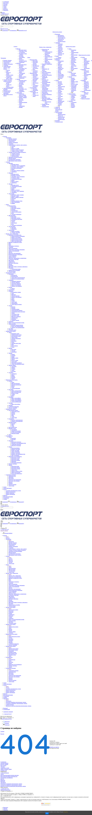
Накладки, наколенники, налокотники (17, 258)
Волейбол (11, 396)
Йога (10, 243)
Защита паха (14, 469)
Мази (12, 344)
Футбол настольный (16, 432)
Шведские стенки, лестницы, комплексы (18, 266)
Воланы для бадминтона (17, 421)
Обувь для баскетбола (16, 390)
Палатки (13, 306)
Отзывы (5, 499)
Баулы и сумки (14, 360)
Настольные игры (13, 427)
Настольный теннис (13, 410)
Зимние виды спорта (11, 331)
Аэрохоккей (14, 429)
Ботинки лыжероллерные (17, 325)
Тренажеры (9, 137)
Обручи (10, 252)
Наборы (13, 412)
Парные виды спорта (11, 409)
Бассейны (11, 328)
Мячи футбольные (15, 383)
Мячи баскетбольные (16, 392)
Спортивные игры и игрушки (18, 311)
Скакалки (11, 247)
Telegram (7, 723)
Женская (11, 163)
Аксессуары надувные (16, 304)
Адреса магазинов (7, 488)
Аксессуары (12, 193)
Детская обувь (12, 226)
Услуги (4, 489)
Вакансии (3, 780)
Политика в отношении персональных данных (11, 783)
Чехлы (12, 347)
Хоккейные (14, 351)
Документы (8, 701)
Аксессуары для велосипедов (18, 277)
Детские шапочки (15, 295)
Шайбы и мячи (14, 358)
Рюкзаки (13, 308)
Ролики (11, 287)
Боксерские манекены (16, 462)
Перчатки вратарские (16, 384)
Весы (10, 244)
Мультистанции (12, 158)
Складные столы (15, 315)
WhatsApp (7, 724)
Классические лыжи (16, 336)
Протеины (11, 477)
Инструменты (14, 345)
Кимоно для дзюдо (15, 449)
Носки (12, 199)
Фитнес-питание (12, 484)
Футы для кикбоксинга (16, 473)
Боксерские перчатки (16, 441)
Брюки (12, 169)
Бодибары (11, 265)
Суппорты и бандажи (14, 259)
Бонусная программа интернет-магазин (10, 775)
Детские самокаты (15, 282)
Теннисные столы (15, 411)
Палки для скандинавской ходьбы (16, 322)
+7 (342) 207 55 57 (5, 13)
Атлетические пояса (16, 269)
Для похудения (12, 271)
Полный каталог (4, 28)
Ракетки (13, 413)
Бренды (2, 779)
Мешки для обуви (15, 231)
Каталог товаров (4, 764)
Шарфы (13, 203)
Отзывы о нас (4, 770)
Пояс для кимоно (15, 455)
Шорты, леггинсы (15, 190)
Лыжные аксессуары (16, 343)
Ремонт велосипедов (10, 491)
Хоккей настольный (16, 431)
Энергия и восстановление (15, 479)
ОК (47, 813)
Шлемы (13, 376)
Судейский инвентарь (14, 406)
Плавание (11, 291)
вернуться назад (55, 748)
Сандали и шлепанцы (16, 214)
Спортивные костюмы (16, 179)
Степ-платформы (13, 255)
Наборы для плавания (16, 297)
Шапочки (13, 294)
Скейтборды (11, 289)
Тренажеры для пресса (14, 246)
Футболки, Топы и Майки (17, 166)
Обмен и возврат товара (6, 769)
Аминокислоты (12, 476)
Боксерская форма (15, 448)
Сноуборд (11, 372)
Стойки (13, 394)
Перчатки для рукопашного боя (18, 443)
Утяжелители (12, 261)
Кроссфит (11, 267)
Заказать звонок (4, 530)
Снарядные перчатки (16, 444)
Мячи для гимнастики (16, 241)
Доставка (3, 766)
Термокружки (14, 317)
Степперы (11, 143)
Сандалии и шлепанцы (16, 225)
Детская (11, 183)
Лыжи (10, 332)
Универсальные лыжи (16, 334)
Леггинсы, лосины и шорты (17, 170)
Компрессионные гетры (16, 201)
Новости (5, 495)
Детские (13, 350)
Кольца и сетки (14, 393)
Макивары (13, 461)
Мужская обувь (12, 205)
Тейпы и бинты (12, 256)
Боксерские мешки (15, 460)
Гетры (12, 387)
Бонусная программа (8, 496)
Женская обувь (12, 215)
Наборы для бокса (13, 463)
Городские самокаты (16, 283)
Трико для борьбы (15, 451)
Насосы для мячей (13, 407)
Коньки (11, 348)
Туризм (11, 305)
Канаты (10, 264)
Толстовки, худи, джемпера (17, 191)
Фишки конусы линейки (14, 270)
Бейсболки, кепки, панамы (17, 194)
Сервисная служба (5, 768)
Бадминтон (11, 418)
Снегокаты (13, 366)
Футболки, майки (15, 177)
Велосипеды (14, 275)
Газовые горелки (15, 320)
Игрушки (13, 371)
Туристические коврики (16, 310)
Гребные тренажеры (13, 142)
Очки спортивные (15, 202)
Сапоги (13, 221)
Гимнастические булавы (16, 239)
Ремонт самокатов (10, 493)
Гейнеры (11, 483)
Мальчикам (14, 228)
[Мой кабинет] (1, 503)
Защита (13, 288)
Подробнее (66, 811)
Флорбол (11, 405)
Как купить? (3, 765)
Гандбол (11, 403)
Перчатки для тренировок (15, 253)
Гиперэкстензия (15, 155)
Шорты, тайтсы (14, 181)
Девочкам (13, 227)
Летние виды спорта (11, 272)
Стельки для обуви (15, 232)
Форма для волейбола (16, 400)
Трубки (13, 300)
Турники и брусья (15, 153)
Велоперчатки (14, 276)
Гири (12, 147)
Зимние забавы (12, 365)
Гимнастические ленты (16, 238)
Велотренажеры (12, 140)
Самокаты (11, 280)
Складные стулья (15, 314)
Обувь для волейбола (16, 399)
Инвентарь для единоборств (15, 456)
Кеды (12, 213)
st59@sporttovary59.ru (7, 718)
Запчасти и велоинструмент (17, 278)
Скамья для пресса (15, 154)
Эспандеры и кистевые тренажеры (17, 249)
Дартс (10, 434)
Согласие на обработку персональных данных (11, 785)
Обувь (7, 204)
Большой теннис (13, 422)
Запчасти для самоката (16, 286)
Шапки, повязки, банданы (17, 197)
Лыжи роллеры (12, 323)
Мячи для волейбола (16, 398)
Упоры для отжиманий (14, 250)
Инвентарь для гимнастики (15, 235)
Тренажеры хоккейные (16, 362)
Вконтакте (7, 721)
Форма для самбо (15, 450)
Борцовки (13, 438)
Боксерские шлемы (15, 468)
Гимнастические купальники (18, 236)
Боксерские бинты (15, 467)
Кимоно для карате (15, 452)
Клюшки (13, 355)
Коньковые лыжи (15, 333)
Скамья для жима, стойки (17, 151)
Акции (4, 487)
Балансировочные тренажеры (15, 254)
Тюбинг (13, 367)
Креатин (11, 482)
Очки (12, 293)
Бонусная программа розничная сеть (9, 776)
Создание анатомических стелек (13, 490)
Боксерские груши (15, 457)
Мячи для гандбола (15, 404)
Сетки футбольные (15, 388)
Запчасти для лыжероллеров (17, 327)
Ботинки (13, 209)
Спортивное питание (11, 474)
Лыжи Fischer (14, 337)
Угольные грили (12, 330)
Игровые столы (12, 428)
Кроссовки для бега (15, 208)
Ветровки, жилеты (15, 175)
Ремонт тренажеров (10, 494)
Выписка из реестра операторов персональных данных (13, 786)
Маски (12, 299)
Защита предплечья (15, 472)
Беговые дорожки (13, 138)
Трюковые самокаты (16, 281)
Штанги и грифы (15, 148)
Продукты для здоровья (14, 480)
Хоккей (11, 353)
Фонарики (13, 319)
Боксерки (13, 439)
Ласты (12, 298)
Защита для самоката (16, 284)
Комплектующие (15, 433)
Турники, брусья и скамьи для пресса (17, 152)
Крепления (13, 340)
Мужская (11, 173)
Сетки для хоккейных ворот (17, 364)
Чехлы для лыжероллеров (17, 326)
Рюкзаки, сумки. (15, 196)
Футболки (13, 187)
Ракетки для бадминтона (17, 420)
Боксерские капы (15, 466)
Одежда (8, 162)
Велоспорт (11, 274)
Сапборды (11, 321)
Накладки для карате (16, 445)
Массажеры (11, 260)
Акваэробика (14, 303)
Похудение (11, 478)
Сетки (12, 416)
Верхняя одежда (15, 164)
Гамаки (13, 312)
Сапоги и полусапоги (16, 211)
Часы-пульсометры (13, 248)
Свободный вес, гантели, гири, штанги (18, 145)
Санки (12, 370)
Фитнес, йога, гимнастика (12, 233)
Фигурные (13, 349)
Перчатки (13, 198)
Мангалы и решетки (16, 316)
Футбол (11, 381)
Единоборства (9, 435)
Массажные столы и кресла (15, 160)
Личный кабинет (4, 763)
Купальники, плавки (16, 292)
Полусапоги (14, 222)
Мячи (12, 415)
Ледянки (13, 368)
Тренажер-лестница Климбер (15, 157)
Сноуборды (14, 373)
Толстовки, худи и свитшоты (18, 176)
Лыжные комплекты (16, 338)
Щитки (13, 386)
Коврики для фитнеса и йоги (15, 242)
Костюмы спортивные (16, 168)
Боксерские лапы (15, 459)
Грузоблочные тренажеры (14, 159)
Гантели (13, 146)
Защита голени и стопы (16, 471)
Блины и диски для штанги (17, 149)
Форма (12, 356)
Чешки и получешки (16, 237)
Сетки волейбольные (16, 401)
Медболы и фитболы (13, 263)
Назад (7, 536)
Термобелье (14, 171)
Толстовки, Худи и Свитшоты (18, 165)
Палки (12, 342)
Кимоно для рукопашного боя (18, 454)
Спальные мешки (15, 309)
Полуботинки (14, 210)
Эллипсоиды (12, 141)
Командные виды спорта (12, 379)
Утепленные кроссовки (16, 219)
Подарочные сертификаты (7, 777)
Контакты (3, 781)
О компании (6, 497)
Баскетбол (11, 389)
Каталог (5, 136)
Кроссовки (13, 207)
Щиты (12, 395)
